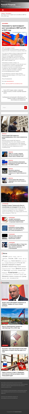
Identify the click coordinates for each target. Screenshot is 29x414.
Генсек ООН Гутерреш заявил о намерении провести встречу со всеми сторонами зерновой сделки (14, 91)
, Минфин (14, 256)
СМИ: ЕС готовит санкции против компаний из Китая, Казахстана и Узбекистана (16, 155)
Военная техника (13, 266)
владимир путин (18, 276)
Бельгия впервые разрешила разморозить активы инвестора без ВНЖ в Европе (17, 163)
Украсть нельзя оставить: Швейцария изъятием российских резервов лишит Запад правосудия (13, 374)
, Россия (10, 258)
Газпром (13, 268)
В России (19, 262)
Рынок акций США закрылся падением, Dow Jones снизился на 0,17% (17, 181)
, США (15, 258)
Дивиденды (24, 268)
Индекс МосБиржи (14, 270)
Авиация (6, 260)
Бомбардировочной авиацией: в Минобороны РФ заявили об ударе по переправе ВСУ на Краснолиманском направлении (14, 98)
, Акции (4, 256)
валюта (11, 276)
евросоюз (4, 278)
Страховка (21, 274)
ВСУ (24, 262)
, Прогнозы (7, 83)
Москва (19, 272)
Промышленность (9, 274)
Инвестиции (7, 270)
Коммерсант (4, 272)
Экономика (5, 23)
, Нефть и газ (19, 256)
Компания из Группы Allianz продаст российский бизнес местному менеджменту (16, 229)
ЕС (2, 270)
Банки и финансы (16, 261)
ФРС (25, 274)
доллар (24, 276)
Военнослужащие (22, 266)
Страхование (5, 203)
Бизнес (3, 262)
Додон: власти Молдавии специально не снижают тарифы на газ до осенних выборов (14, 304)
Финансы (4, 133)
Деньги (18, 268)
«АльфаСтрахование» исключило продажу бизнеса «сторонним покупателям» (16, 220)
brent (26, 258)
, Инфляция (10, 256)
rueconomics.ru (10, 81)
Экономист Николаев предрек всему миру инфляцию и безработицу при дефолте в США (14, 350)
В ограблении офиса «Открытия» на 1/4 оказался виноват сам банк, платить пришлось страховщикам (17, 246)
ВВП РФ (12, 83)
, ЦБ (23, 258)
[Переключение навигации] (3, 10)
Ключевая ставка (21, 270)
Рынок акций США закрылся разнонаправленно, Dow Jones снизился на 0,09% (14, 137)
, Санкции (20, 258)
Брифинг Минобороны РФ (11, 262)
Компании (13, 272)
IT (3, 261)
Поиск (25, 107)
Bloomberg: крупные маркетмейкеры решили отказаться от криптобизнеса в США (17, 172)
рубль (8, 278)
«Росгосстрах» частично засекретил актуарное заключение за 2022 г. (15, 237)
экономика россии (18, 83)
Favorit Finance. (8, 4)
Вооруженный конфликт (6, 268)
